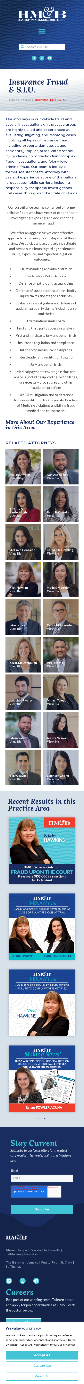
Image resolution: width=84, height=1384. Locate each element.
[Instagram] (41, 58)
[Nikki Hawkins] (23, 579)
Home (13, 99)
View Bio (15, 478)
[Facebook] (49, 58)
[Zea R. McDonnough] (23, 655)
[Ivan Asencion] (61, 466)
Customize (42, 1366)
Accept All (42, 1355)
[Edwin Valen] (23, 730)
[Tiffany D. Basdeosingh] (23, 504)
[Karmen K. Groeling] (61, 542)
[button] (42, 31)
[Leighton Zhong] (61, 767)
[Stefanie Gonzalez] (23, 542)
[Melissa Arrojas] (23, 466)
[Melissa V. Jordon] (61, 579)
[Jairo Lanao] (23, 617)
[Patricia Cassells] (61, 504)
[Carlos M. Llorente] (61, 617)
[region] (42, 1353)
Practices (26, 99)
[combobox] (42, 47)
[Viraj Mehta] (61, 655)
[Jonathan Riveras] (23, 692)
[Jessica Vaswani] (61, 730)
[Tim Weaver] (23, 767)
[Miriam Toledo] (61, 692)
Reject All (42, 1376)
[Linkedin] (34, 58)
